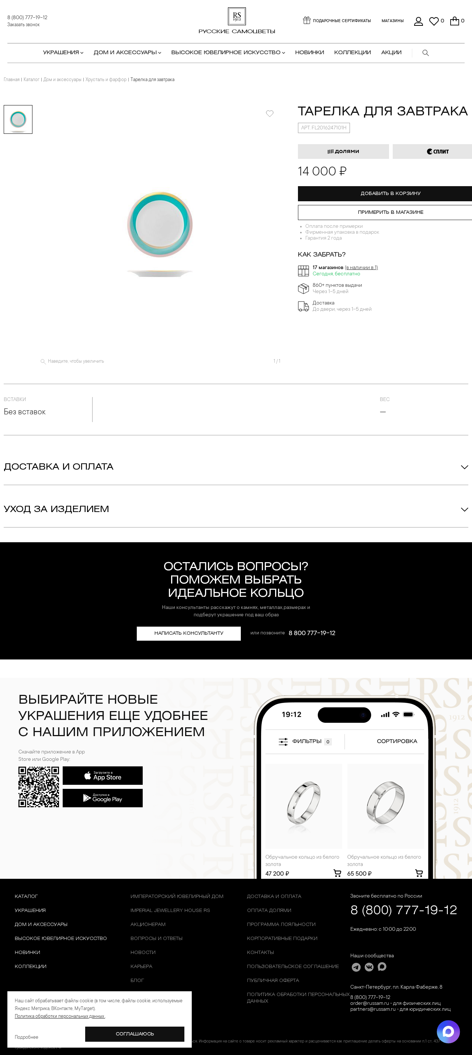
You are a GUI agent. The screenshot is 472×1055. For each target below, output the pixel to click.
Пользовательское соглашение (293, 967)
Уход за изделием (56, 510)
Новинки (309, 53)
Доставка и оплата (59, 467)
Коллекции (30, 967)
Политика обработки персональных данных (298, 998)
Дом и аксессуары (62, 80)
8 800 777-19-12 (312, 633)
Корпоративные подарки (282, 939)
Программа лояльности (281, 925)
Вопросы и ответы (157, 939)
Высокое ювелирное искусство (61, 939)
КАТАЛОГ (26, 897)
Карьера (141, 967)
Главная (12, 80)
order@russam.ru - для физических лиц (395, 1004)
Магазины (393, 21)
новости (143, 953)
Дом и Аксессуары (41, 925)
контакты (260, 953)
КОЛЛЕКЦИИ (352, 53)
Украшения (30, 911)
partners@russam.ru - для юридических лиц (400, 1010)
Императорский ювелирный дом (177, 897)
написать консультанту (189, 633)
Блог (137, 981)
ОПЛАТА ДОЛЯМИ (269, 911)
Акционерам (148, 925)
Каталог (31, 80)
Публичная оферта (273, 981)
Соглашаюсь (135, 1034)
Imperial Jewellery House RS (170, 911)
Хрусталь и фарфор (106, 80)
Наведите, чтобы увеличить (76, 361)
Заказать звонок (23, 25)
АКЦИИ (391, 53)
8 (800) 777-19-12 (27, 18)
